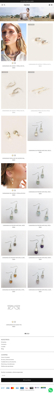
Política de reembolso (7, 366)
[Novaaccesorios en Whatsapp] (28, 333)
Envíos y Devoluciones (7, 359)
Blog (2, 349)
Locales (3, 346)
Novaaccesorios (30, 390)
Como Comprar (5, 357)
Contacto (3, 344)
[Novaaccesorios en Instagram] (27, 333)
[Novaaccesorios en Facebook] (25, 333)
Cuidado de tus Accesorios (8, 361)
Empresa (3, 342)
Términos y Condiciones (7, 364)
